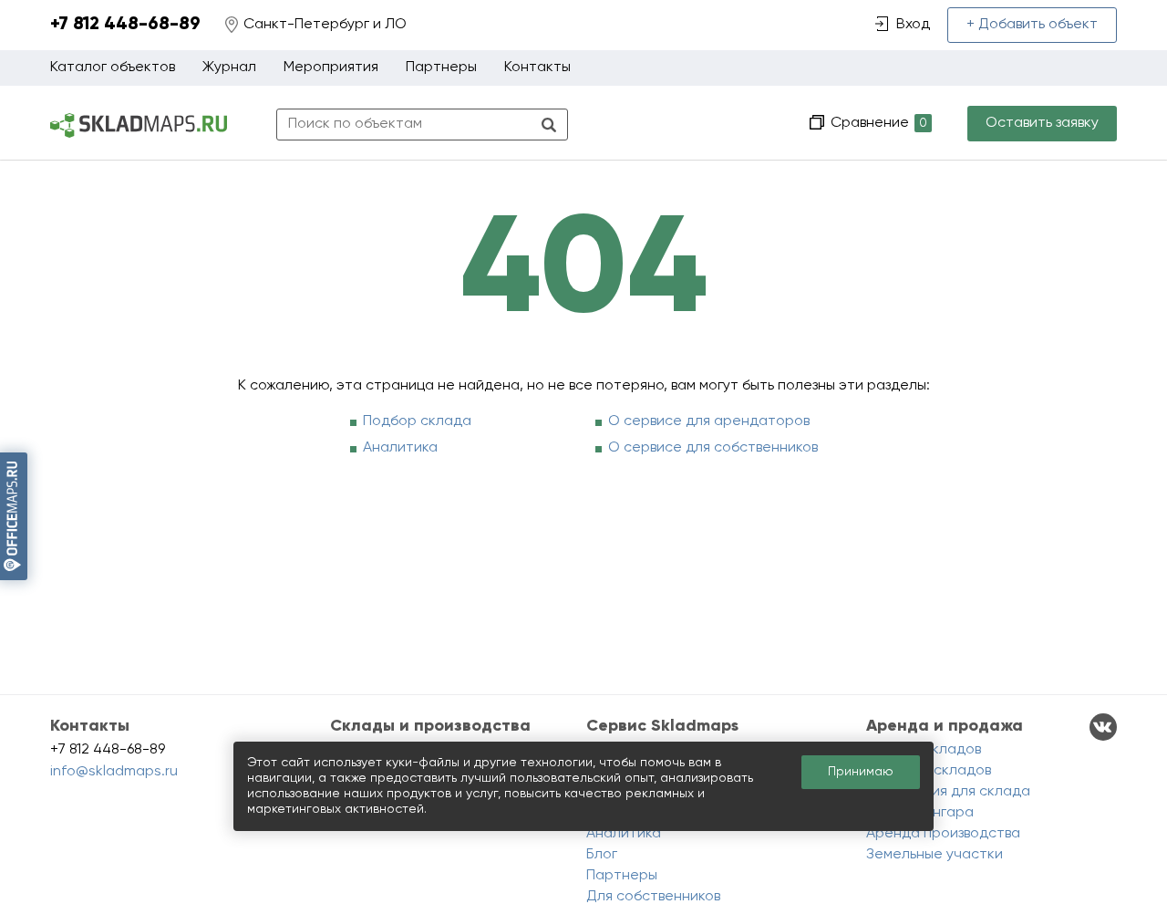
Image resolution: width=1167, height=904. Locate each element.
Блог (601, 854)
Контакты (537, 67)
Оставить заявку (1042, 123)
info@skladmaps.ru (114, 771)
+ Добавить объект (1032, 24)
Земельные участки (934, 854)
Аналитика (400, 448)
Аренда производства (943, 833)
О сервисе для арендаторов (709, 421)
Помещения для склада (948, 792)
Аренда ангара (920, 812)
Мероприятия (331, 67)
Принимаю (860, 771)
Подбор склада (417, 421)
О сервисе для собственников (713, 448)
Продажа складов (928, 771)
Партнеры (441, 67)
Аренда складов (923, 750)
